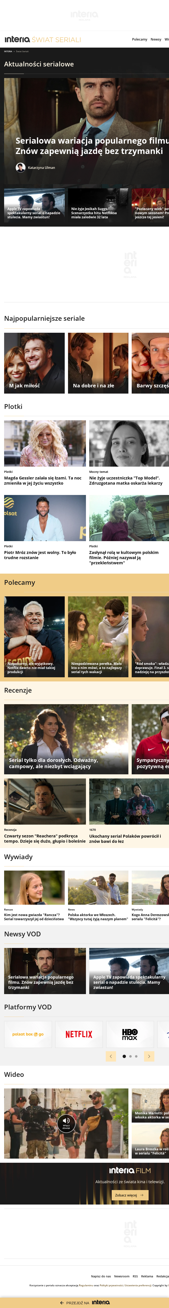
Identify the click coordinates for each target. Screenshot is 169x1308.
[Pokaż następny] (149, 1056)
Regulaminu (86, 1285)
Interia (8, 51)
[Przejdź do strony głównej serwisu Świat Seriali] (56, 39)
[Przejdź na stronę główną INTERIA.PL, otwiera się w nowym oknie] (17, 39)
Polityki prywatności (111, 1285)
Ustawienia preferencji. (138, 1285)
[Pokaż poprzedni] (111, 1056)
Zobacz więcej (126, 1195)
